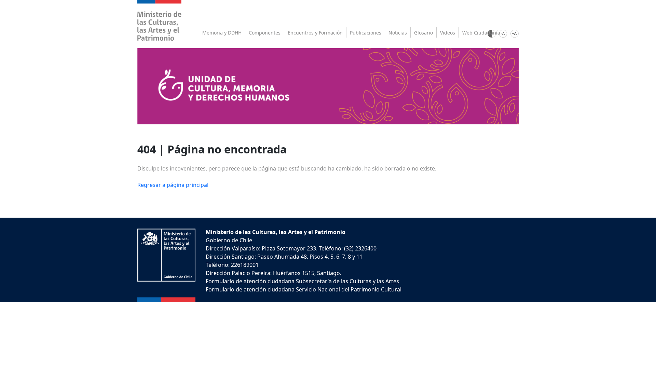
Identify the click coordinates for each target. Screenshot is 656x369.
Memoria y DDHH (222, 32)
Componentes (265, 32)
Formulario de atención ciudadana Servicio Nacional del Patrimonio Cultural (303, 289)
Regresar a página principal (172, 185)
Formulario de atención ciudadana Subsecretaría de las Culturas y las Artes (302, 281)
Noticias (397, 32)
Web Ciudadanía (481, 32)
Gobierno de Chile (229, 240)
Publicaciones (365, 32)
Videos (447, 32)
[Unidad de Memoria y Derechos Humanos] (328, 86)
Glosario (423, 32)
